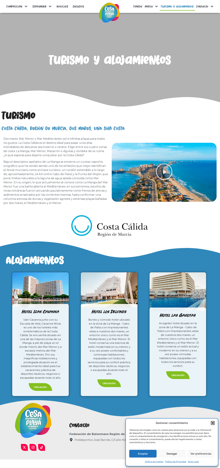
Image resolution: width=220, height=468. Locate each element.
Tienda (137, 6)
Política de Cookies (154, 461)
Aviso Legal (193, 461)
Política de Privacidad (175, 461)
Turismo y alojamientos (177, 6)
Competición (14, 6)
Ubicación (40, 387)
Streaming (39, 6)
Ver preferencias (200, 453)
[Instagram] (33, 447)
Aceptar (143, 453)
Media (149, 6)
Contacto (202, 6)
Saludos (78, 6)
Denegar (172, 453)
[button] (212, 423)
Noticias (62, 6)
